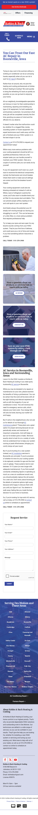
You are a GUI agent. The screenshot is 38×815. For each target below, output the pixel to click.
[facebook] (5, 760)
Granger (10, 651)
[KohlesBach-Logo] (19, 21)
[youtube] (15, 760)
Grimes (27, 651)
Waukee (27, 682)
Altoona (10, 617)
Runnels (10, 671)
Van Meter (10, 682)
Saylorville (27, 671)
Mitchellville (10, 661)
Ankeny (27, 617)
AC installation (17, 453)
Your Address (9, 549)
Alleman (27, 612)
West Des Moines (10, 687)
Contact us (7, 142)
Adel (10, 612)
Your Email (8, 533)
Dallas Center (10, 641)
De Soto (27, 641)
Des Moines (10, 646)
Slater (10, 676)
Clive (10, 632)
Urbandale (27, 676)
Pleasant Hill (10, 666)
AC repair (12, 79)
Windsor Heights (27, 687)
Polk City (27, 666)
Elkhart (27, 646)
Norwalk (27, 661)
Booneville (27, 622)
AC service (15, 384)
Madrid (27, 656)
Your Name (9, 524)
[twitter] (10, 760)
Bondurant (10, 622)
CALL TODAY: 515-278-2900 (13, 241)
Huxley (10, 656)
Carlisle (27, 627)
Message (7, 557)
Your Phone (9, 541)
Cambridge (10, 627)
